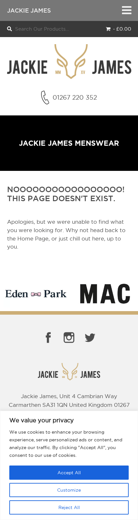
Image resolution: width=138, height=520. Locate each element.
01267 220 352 (75, 97)
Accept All (69, 472)
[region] (69, 465)
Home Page (32, 238)
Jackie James (29, 10)
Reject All (69, 507)
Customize (69, 490)
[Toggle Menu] (126, 10)
